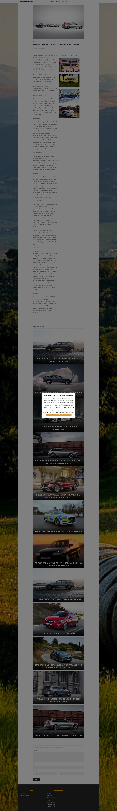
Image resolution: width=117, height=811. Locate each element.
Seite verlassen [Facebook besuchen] (63, 414)
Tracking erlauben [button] (50, 414)
